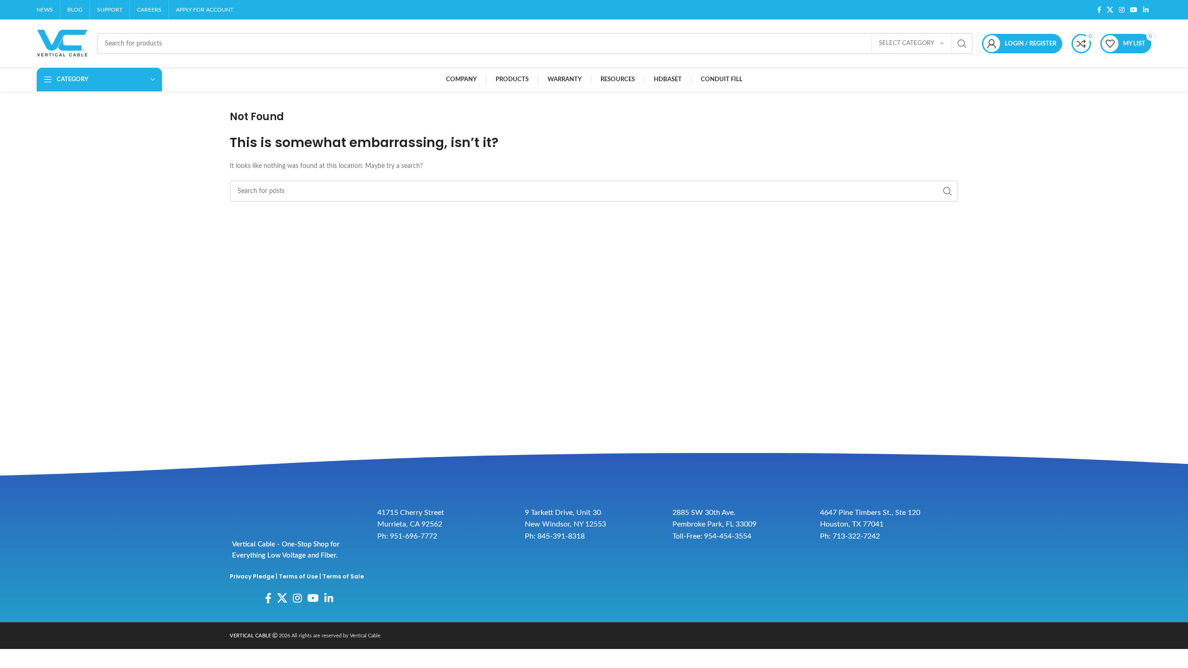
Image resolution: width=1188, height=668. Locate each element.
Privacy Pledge (252, 576)
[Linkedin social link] (1145, 10)
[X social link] (1110, 10)
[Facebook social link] (1099, 10)
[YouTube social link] (1133, 10)
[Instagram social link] (1121, 10)
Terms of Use (298, 576)
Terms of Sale (343, 576)
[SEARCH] (962, 43)
